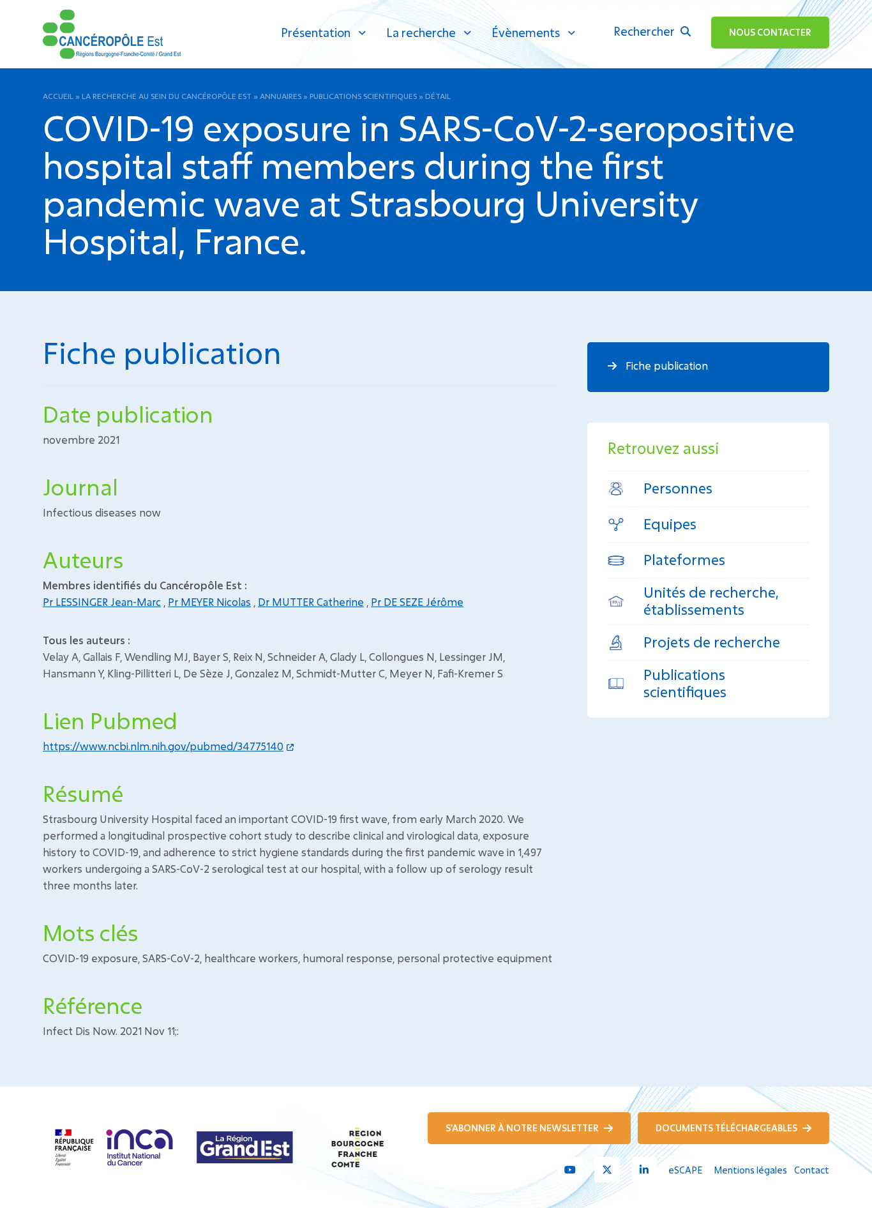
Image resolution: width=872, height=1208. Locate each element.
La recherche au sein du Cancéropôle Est (167, 96)
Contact (811, 1170)
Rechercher (645, 31)
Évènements (526, 32)
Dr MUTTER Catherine (311, 601)
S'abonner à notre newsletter (523, 1128)
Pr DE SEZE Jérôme (417, 601)
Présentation (315, 32)
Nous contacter (770, 32)
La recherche (421, 32)
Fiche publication (665, 365)
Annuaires (280, 96)
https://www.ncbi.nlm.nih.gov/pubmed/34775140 (163, 746)
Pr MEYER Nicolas (209, 601)
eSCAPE (685, 1170)
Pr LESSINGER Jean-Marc (102, 601)
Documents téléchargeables (727, 1128)
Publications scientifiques (363, 96)
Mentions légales (750, 1170)
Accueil (58, 96)
